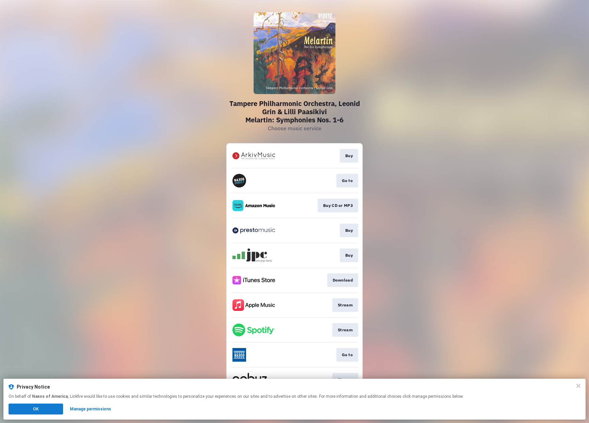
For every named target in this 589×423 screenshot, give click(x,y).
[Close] (578, 385)
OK (36, 409)
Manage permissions (90, 409)
